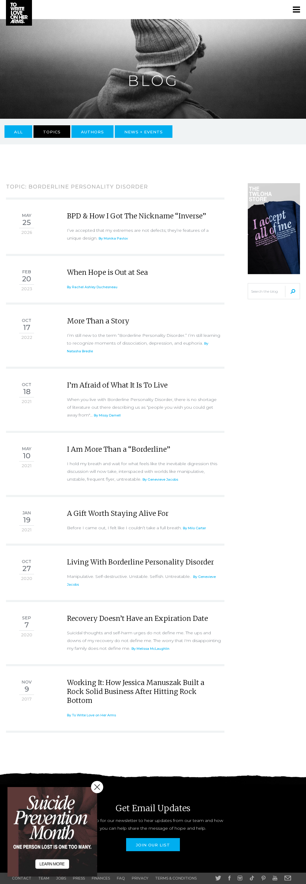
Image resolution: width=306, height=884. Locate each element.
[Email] (287, 878)
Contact (21, 878)
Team (43, 878)
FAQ (121, 878)
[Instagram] (240, 878)
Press (79, 878)
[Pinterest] (263, 878)
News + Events (143, 131)
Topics (52, 131)
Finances (101, 878)
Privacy (140, 878)
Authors (92, 131)
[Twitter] (218, 878)
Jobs (61, 878)
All (18, 131)
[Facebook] (229, 878)
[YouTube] (275, 878)
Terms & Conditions (176, 878)
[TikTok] (252, 878)
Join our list (153, 845)
